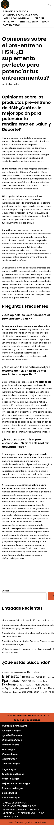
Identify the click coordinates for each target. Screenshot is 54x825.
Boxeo (26, 677)
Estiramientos (40, 681)
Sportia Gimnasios (12, 735)
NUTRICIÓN (8, 813)
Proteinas (6, 692)
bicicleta (44, 673)
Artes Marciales (18, 672)
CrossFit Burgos (10, 778)
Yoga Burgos (9, 769)
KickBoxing (30, 685)
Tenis (42, 692)
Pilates (42, 688)
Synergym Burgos (11, 730)
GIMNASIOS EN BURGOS (15, 802)
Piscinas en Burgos (12, 788)
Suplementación (30, 691)
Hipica (22, 685)
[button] (29, 11)
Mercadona (42, 684)
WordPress (40, 822)
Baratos (33, 672)
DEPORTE (39, 18)
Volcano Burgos (10, 744)
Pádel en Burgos (11, 797)
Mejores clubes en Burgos (16, 783)
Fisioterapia (10, 684)
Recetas (17, 692)
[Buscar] (49, 4)
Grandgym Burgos (12, 739)
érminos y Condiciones (27, 719)
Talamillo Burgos (11, 763)
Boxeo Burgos (9, 792)
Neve (10, 822)
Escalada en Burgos (13, 774)
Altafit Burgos (9, 758)
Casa (33, 677)
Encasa (25, 681)
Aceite (5, 672)
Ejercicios (10, 680)
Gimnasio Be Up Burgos (14, 725)
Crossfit (41, 677)
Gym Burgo (8, 749)
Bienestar (11, 676)
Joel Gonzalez (12, 84)
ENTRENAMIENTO (29, 21)
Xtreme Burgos (10, 754)
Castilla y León (11, 816)
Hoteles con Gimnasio (14, 809)
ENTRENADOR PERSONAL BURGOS (20, 14)
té (46, 692)
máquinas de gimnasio (16, 688)
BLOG (41, 813)
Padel (34, 688)
